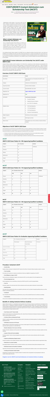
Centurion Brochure (21, 388)
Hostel (19, 372)
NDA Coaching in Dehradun (30, 378)
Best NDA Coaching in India (30, 388)
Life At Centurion (20, 4)
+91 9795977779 (8, 384)
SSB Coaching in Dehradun (30, 382)
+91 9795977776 (8, 377)
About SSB (10, 4)
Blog (27, 4)
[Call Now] (2, 395)
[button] (38, 387)
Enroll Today (40, 375)
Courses (15, 4)
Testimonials (19, 375)
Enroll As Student (20, 381)
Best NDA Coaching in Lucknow (30, 368)
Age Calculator (30, 4)
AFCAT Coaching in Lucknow (30, 371)
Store (25, 4)
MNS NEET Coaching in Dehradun (31, 385)
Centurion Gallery (20, 378)
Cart (18, 384)
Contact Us (36, 4)
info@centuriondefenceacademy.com (9, 386)
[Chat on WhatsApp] (2, 391)
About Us (6, 4)
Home (3, 4)
